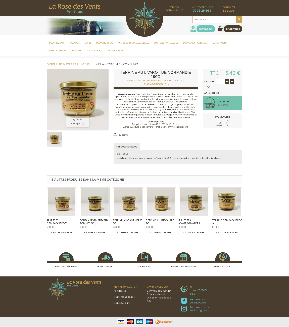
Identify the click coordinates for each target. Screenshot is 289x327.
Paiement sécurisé (66, 266)
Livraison (144, 266)
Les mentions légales (124, 296)
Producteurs (94, 50)
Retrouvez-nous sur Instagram (199, 309)
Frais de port (105, 266)
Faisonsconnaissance (174, 9)
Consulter (228, 9)
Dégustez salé (56, 42)
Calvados (74, 42)
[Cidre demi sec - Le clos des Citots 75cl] (61, 202)
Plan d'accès (120, 290)
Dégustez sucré (104, 42)
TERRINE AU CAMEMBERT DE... (127, 222)
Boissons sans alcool (166, 42)
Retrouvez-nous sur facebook (199, 301)
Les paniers (76, 50)
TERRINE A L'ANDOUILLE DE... (160, 222)
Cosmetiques (219, 42)
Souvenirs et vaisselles (195, 42)
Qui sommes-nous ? (125, 287)
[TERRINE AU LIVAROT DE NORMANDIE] (78, 99)
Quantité (209, 81)
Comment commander (159, 290)
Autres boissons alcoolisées (133, 42)
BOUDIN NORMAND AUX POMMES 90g (94, 222)
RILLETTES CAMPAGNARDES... (58, 222)
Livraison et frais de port (159, 297)
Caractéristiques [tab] (126, 146)
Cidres (88, 42)
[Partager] (227, 123)
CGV (149, 301)
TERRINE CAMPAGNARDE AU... (227, 222)
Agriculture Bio (57, 50)
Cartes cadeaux (115, 50)
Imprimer (124, 134)
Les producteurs (122, 302)
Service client (223, 266)
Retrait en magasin (183, 266)
